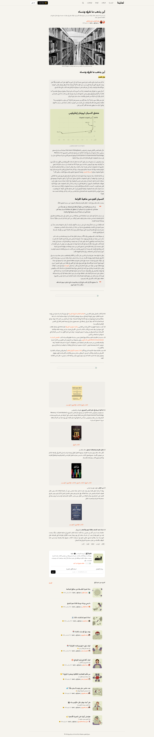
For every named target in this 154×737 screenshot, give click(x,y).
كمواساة (66, 266)
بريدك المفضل (99, 569)
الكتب (83, 544)
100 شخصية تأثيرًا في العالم (74, 350)
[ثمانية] (120, 3)
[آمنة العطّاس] (89, 607)
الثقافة (92, 544)
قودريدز (68, 405)
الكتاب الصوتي (80, 483)
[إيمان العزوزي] (89, 635)
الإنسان (98, 544)
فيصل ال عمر (85, 651)
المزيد (50, 583)
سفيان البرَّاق (85, 592)
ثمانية (91, 23)
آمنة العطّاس (85, 607)
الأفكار (103, 544)
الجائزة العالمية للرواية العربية (76, 314)
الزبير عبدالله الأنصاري (83, 721)
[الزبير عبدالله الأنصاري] (89, 722)
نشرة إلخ (96, 23)
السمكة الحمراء (87, 172)
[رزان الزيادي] (89, 665)
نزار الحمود (85, 621)
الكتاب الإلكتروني (76, 405)
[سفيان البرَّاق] (89, 593)
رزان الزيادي (85, 665)
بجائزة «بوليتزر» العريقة (72, 327)
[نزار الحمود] (89, 621)
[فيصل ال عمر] (89, 651)
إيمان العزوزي (84, 635)
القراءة (87, 544)
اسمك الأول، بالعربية (71, 569)
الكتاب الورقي (84, 405)
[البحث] (83, 3)
